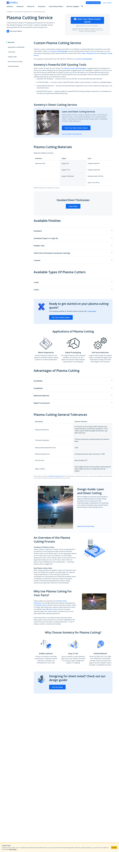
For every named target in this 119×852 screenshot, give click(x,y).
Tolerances (11, 52)
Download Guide (13, 66)
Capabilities (10, 11)
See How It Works (16, 31)
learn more (92, 311)
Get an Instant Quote (93, 2)
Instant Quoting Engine (60, 51)
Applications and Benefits (16, 47)
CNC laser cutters (52, 609)
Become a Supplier (73, 6)
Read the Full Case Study (85, 526)
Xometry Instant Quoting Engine (75, 68)
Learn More (73, 206)
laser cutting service (89, 53)
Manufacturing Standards (56, 476)
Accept (114, 847)
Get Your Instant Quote (61, 317)
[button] (82, 6)
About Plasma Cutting (15, 61)
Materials (11, 42)
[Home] (46, 2)
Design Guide (12, 57)
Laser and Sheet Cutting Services (23, 11)
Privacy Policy (12, 849)
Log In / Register (107, 2)
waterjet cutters (41, 605)
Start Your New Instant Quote (89, 20)
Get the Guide (57, 687)
